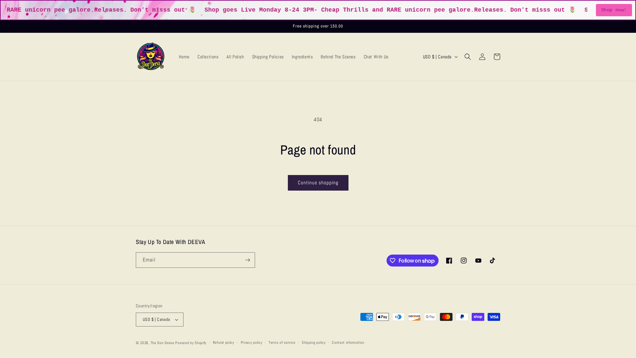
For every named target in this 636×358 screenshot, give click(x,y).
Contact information (348, 342)
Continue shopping (318, 182)
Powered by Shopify (190, 342)
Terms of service (282, 342)
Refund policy (223, 342)
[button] (467, 56)
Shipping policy (314, 342)
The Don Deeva (162, 342)
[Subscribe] (247, 260)
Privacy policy (251, 342)
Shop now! (614, 10)
